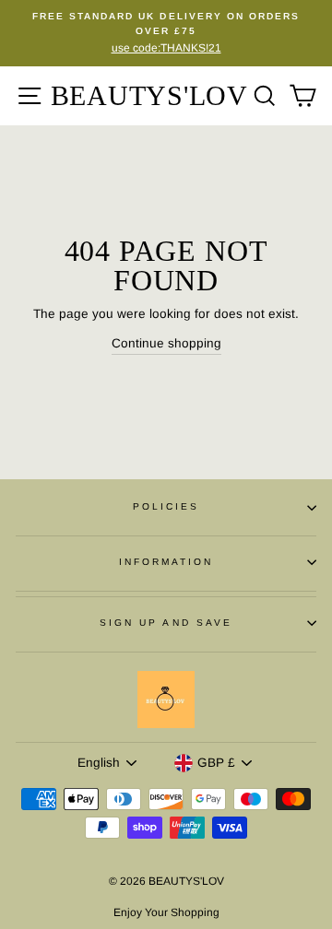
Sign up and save (166, 622)
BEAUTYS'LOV (149, 95)
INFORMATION (166, 562)
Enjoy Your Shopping (166, 912)
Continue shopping (166, 343)
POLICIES (166, 506)
